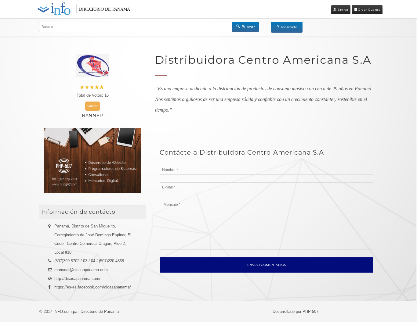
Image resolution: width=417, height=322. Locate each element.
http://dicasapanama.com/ (77, 278)
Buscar (247, 26)
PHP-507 (310, 311)
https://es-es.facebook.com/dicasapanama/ (92, 287)
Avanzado (288, 27)
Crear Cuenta (369, 10)
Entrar (343, 10)
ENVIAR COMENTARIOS (266, 265)
